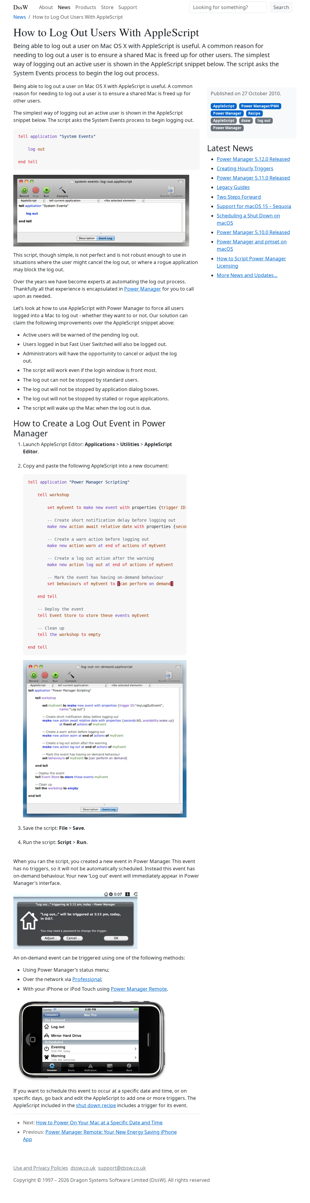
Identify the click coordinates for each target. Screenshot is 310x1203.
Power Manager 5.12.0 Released (253, 159)
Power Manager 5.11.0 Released (253, 177)
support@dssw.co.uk (122, 1168)
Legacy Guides (233, 187)
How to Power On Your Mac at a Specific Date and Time (99, 1122)
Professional (86, 979)
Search (281, 7)
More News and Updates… (247, 275)
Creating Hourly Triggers (245, 168)
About (46, 7)
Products (85, 7)
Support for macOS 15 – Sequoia (254, 206)
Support (127, 7)
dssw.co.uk (83, 1168)
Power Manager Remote (139, 989)
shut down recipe (96, 1105)
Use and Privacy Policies (40, 1168)
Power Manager (142, 288)
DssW (20, 7)
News (64, 7)
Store (107, 7)
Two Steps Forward (239, 197)
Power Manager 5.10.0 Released (253, 232)
